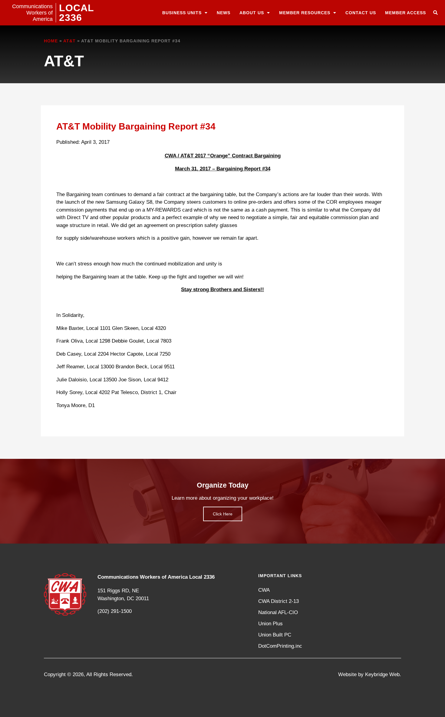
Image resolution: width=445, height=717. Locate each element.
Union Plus (270, 624)
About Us (251, 12)
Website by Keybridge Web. (369, 674)
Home (51, 40)
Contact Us (360, 12)
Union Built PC (274, 635)
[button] (435, 13)
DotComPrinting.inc (280, 646)
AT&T (69, 40)
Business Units (182, 12)
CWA (264, 590)
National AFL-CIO (278, 612)
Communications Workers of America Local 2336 (156, 577)
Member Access (405, 12)
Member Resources (304, 12)
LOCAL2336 (76, 12)
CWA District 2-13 (278, 601)
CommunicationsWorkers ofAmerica (32, 12)
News (223, 12)
